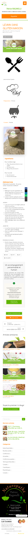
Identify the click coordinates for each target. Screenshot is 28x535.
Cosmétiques (6, 467)
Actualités (5, 456)
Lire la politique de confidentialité (7, 528)
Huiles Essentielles (7, 448)
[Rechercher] (23, 419)
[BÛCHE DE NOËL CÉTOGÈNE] (14, 358)
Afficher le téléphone (15, 510)
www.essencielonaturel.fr (14, 292)
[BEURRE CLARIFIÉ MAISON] (14, 373)
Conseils (5, 464)
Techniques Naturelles (8, 462)
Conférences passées (8, 459)
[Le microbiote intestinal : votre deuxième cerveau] (5, 439)
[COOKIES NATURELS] (14, 389)
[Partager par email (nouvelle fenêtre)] (26, 198)
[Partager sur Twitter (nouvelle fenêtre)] (26, 191)
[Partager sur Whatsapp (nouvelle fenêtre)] (26, 195)
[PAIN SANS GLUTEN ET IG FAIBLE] (14, 342)
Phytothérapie (6, 470)
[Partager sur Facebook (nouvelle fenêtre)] (26, 188)
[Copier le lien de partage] (26, 200)
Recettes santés (7, 451)
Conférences (6, 453)
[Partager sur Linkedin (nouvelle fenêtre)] (26, 193)
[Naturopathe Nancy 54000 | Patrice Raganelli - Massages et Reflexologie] (4, 3)
